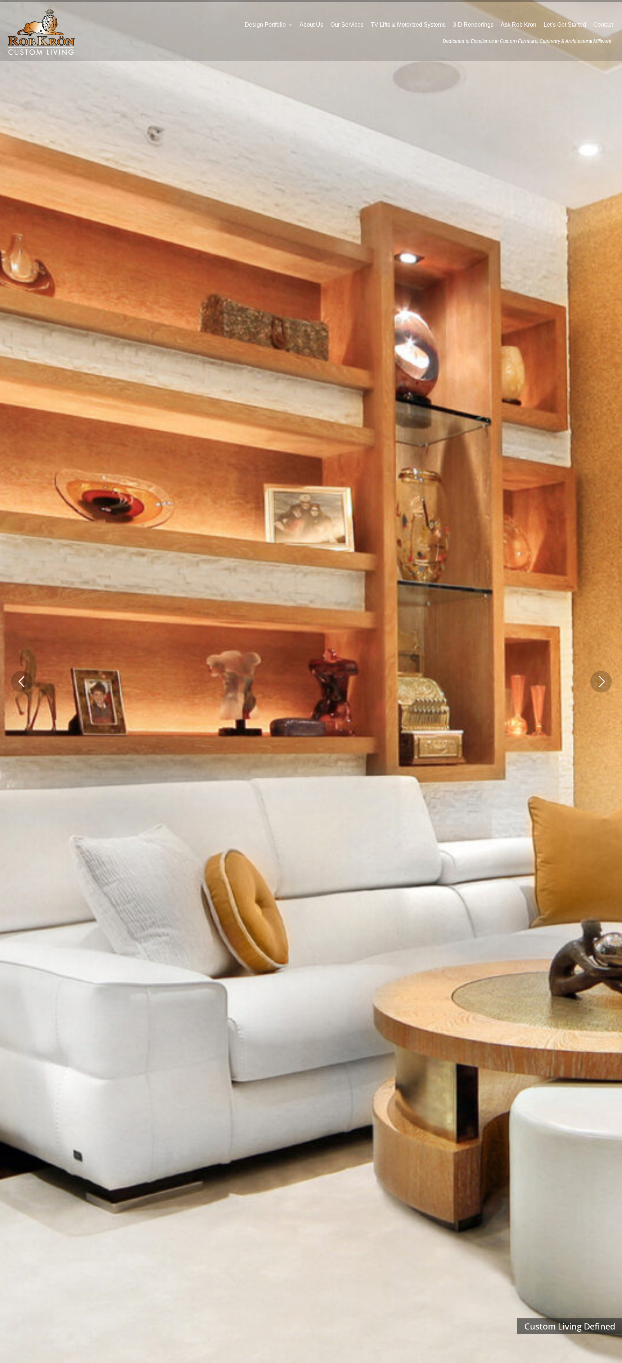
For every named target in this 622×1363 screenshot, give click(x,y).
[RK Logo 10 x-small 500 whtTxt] (41, 8)
